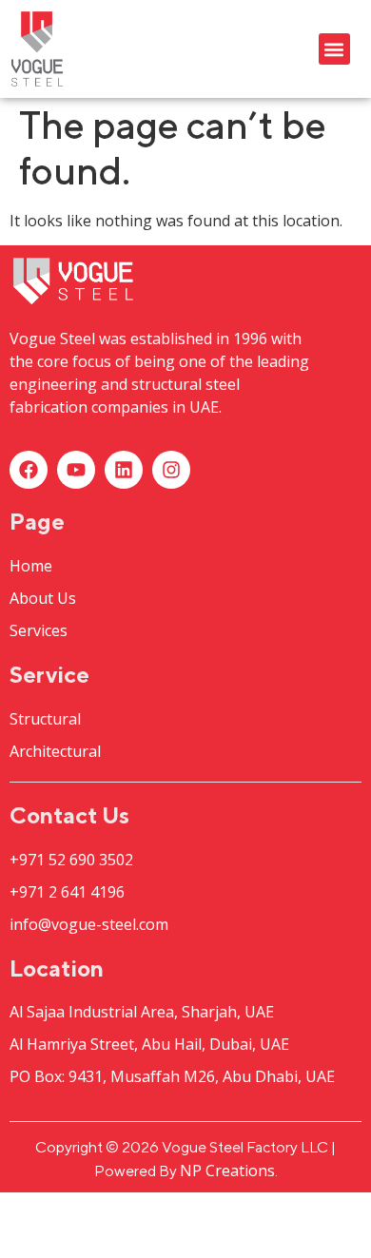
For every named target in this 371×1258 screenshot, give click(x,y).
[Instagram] (171, 470)
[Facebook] (29, 470)
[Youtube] (76, 470)
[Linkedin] (124, 470)
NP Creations (227, 1170)
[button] (334, 49)
